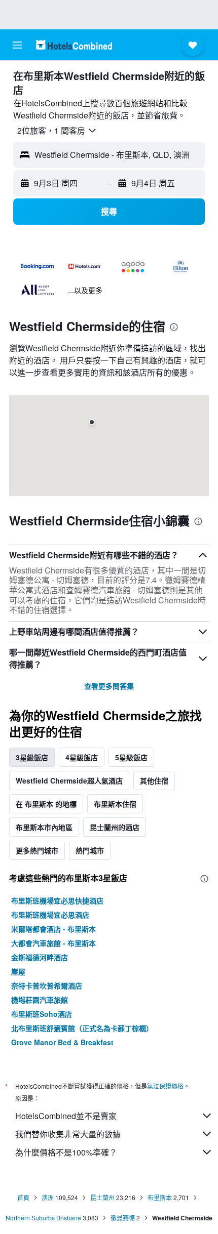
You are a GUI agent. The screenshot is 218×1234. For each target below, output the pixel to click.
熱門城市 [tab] (90, 850)
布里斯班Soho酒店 (41, 1014)
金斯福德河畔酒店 (39, 957)
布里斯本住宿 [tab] (115, 804)
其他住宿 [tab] (154, 780)
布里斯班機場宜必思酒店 (50, 915)
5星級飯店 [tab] (131, 757)
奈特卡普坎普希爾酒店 (46, 985)
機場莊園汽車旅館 (39, 1000)
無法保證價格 (165, 1086)
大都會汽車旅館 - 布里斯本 (53, 943)
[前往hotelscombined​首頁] (74, 45)
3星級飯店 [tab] (32, 757)
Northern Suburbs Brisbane (43, 1217)
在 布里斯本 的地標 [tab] (46, 804)
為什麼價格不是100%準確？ (66, 1152)
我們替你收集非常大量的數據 (68, 1134)
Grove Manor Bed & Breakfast (62, 1042)
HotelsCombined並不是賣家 (66, 1116)
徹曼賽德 (123, 1217)
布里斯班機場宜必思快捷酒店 (57, 900)
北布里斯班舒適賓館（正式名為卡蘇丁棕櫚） (82, 1028)
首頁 (23, 1197)
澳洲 (48, 1197)
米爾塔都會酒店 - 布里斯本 (53, 929)
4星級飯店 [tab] (81, 757)
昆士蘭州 (102, 1197)
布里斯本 (160, 1197)
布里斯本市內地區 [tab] (44, 827)
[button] (17, 45)
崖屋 (18, 971)
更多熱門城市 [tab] (37, 850)
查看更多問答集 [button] (109, 686)
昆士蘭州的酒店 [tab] (114, 827)
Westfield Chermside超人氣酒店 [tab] (69, 780)
